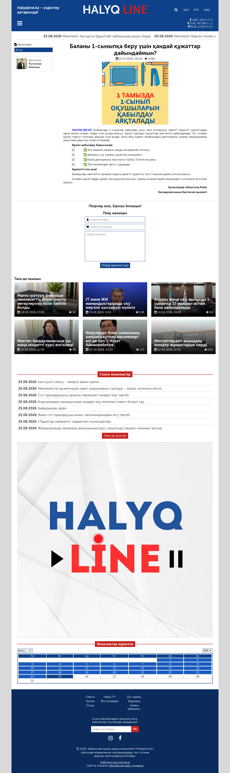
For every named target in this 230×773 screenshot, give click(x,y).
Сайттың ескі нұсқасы (115, 762)
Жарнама (134, 701)
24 (32, 676)
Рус (196, 9)
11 (59, 668)
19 (86, 672)
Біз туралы (134, 696)
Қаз (186, 9)
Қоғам (90, 701)
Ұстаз (19, 50)
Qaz (207, 9)
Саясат (90, 696)
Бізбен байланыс (134, 707)
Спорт (90, 705)
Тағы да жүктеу (115, 436)
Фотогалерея (109, 701)
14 (142, 668)
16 (197, 668)
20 (114, 672)
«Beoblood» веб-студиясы (126, 765)
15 (170, 668)
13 (114, 668)
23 (197, 672)
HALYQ (115, 10)
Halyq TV (109, 696)
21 (142, 672)
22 (170, 672)
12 (86, 668)
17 (32, 672)
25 (59, 676)
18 (59, 672)
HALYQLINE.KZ (82, 130)
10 (32, 668)
